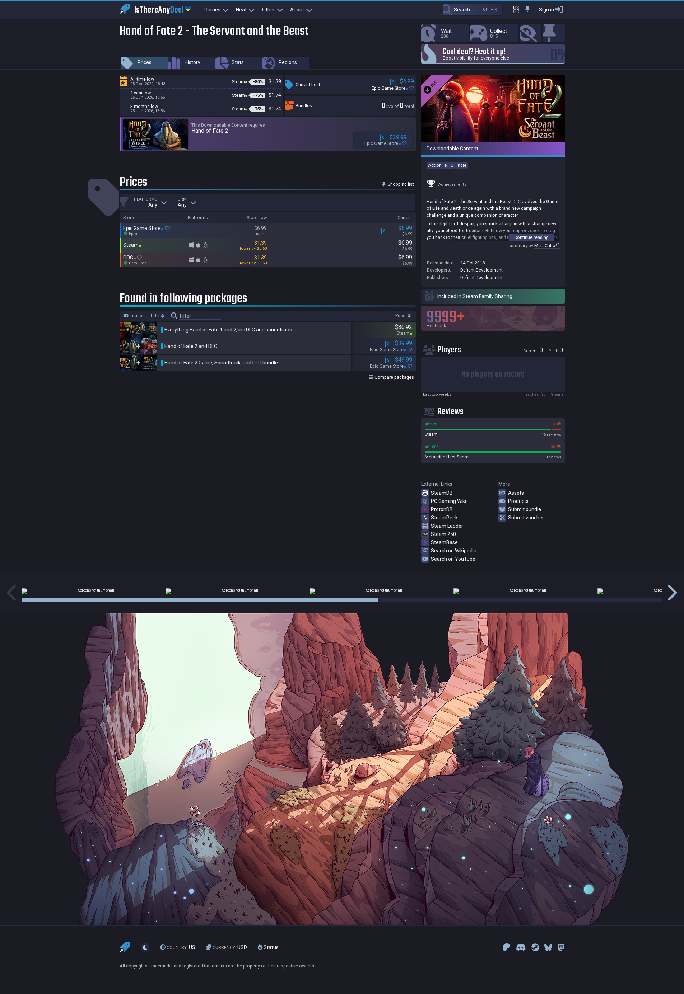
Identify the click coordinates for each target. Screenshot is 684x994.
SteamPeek (444, 517)
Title (155, 315)
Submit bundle (524, 509)
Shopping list (400, 184)
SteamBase (444, 542)
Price (400, 315)
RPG (449, 165)
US (181, 947)
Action (435, 165)
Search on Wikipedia (453, 550)
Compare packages (393, 377)
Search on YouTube (453, 559)
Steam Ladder (447, 526)
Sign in (546, 10)
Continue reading (531, 237)
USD (230, 947)
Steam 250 (443, 534)
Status (270, 947)
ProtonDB (442, 509)
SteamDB (442, 493)
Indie (461, 165)
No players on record (493, 374)
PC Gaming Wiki (448, 501)
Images (137, 315)
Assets (516, 493)
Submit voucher (526, 517)
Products (518, 501)
